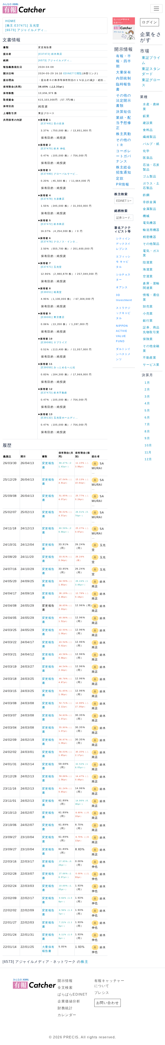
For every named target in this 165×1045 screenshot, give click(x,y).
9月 (147, 438)
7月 (147, 424)
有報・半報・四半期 (123, 61)
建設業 (148, 123)
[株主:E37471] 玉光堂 (22, 25)
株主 (84, 961)
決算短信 (123, 111)
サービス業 (151, 364)
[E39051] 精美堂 (51, 292)
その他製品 (151, 243)
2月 (147, 389)
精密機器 (149, 237)
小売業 (148, 313)
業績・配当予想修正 (123, 123)
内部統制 (123, 78)
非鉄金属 (149, 202)
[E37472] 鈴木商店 (50, 54)
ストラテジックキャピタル (123, 313)
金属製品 (149, 209)
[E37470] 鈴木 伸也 (53, 148)
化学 (146, 151)
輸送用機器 (151, 230)
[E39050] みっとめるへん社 (58, 367)
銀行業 (148, 320)
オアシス (122, 287)
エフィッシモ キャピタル (123, 261)
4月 (147, 403)
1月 (147, 382)
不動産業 (149, 357)
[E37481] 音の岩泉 (53, 123)
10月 (148, 445)
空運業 (148, 276)
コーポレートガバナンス (123, 156)
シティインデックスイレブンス (123, 243)
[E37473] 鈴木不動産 (54, 392)
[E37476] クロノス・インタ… (59, 241)
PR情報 (122, 184)
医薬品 (148, 157)
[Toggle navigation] (156, 8)
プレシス (101, 993)
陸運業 (148, 262)
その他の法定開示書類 (123, 100)
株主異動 (123, 134)
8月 (147, 431)
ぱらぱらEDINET (73, 994)
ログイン (149, 22)
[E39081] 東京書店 (53, 317)
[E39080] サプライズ (54, 342)
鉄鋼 (146, 195)
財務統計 (65, 1008)
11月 (148, 452)
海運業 (148, 269)
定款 (120, 178)
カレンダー (67, 1015)
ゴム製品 (149, 176)
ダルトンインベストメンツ (123, 354)
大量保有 (123, 72)
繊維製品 (149, 136)
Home (10, 21)
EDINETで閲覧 (72, 73)
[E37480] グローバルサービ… (59, 173)
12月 (148, 459)
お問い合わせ (107, 1003)
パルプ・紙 (151, 143)
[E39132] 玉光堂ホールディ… (59, 417)
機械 (146, 216)
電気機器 (149, 222)
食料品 (148, 130)
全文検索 (65, 987)
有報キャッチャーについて (109, 983)
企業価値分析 (69, 1001)
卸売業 (148, 306)
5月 (147, 410)
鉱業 (146, 116)
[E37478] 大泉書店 (53, 198)
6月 (147, 417)
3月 (147, 396)
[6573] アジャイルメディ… (26, 30)
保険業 (148, 339)
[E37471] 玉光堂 (51, 267)
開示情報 (65, 981)
